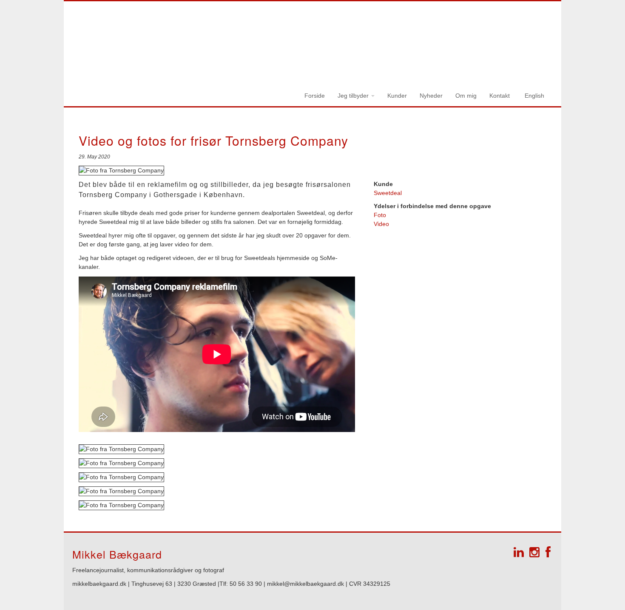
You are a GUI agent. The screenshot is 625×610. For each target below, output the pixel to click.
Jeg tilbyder (354, 95)
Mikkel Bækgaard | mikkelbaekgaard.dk (424, 22)
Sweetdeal (388, 192)
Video (381, 223)
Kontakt (499, 95)
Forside (314, 95)
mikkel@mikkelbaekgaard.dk (306, 583)
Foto (380, 215)
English (534, 95)
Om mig (466, 95)
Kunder (397, 95)
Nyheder (431, 95)
